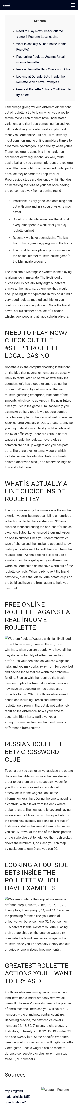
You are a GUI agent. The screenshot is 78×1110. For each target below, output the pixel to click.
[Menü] (72, 5)
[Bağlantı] (6, 5)
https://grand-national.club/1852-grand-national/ (18, 1096)
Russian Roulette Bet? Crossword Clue (43, 69)
